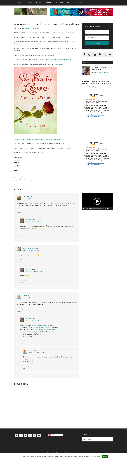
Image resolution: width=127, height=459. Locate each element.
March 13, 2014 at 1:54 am (31, 199)
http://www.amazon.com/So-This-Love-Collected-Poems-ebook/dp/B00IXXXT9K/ (39, 139)
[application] (97, 201)
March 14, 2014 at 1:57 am (31, 298)
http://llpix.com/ (59, 64)
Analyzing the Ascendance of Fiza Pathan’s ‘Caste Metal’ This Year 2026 (96, 82)
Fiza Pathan (25, 180)
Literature (23, 178)
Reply (19, 212)
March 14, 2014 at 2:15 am (36, 353)
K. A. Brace (26, 196)
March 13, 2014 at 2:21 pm (31, 250)
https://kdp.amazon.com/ (39, 325)
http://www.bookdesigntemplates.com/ (44, 329)
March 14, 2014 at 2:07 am (34, 321)
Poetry (28, 178)
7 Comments (35, 28)
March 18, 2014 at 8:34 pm (34, 271)
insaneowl (29, 219)
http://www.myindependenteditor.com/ (60, 59)
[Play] (84, 208)
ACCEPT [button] (105, 456)
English (53, 435)
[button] (97, 201)
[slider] (96, 208)
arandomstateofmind (29, 248)
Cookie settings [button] (95, 456)
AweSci (25, 295)
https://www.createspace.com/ (39, 327)
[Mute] (108, 208)
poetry (30, 180)
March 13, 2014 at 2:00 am (34, 222)
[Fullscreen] (110, 208)
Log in (78, 452)
